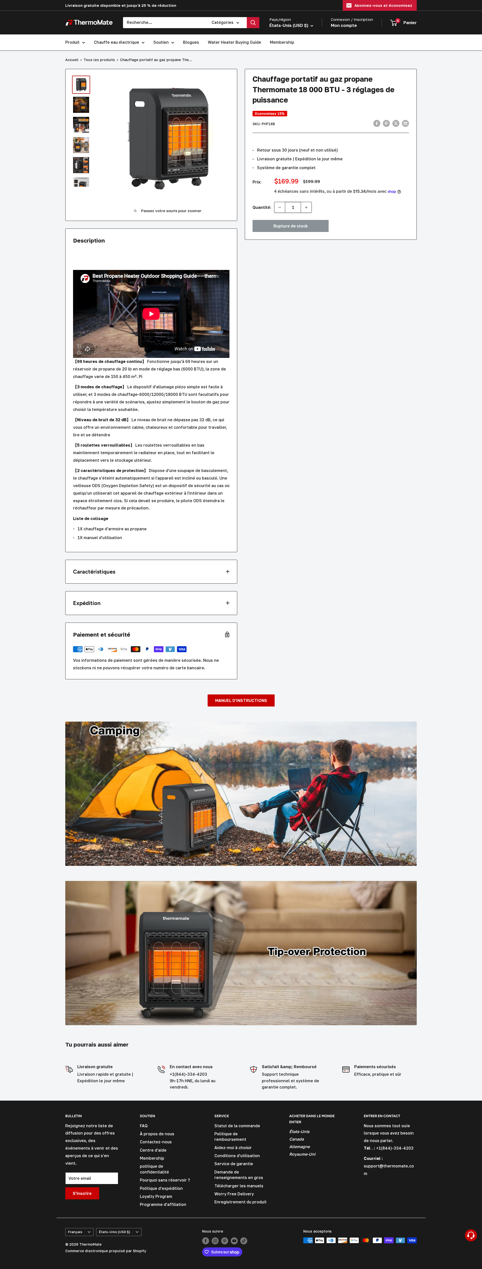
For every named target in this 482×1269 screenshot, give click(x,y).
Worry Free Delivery (234, 1193)
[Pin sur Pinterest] (386, 123)
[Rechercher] (253, 22)
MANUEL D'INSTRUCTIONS (241, 700)
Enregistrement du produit (240, 1201)
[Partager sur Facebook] (376, 123)
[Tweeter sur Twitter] (395, 123)
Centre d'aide (153, 1150)
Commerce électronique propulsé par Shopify (105, 1251)
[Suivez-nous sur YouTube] (234, 1240)
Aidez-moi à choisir (233, 1147)
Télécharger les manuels (238, 1185)
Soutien (161, 42)
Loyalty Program (156, 1196)
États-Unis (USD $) (114, 1232)
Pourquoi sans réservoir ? (165, 1180)
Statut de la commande (237, 1125)
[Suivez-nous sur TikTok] (243, 1240)
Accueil (72, 60)
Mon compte (344, 25)
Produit (72, 42)
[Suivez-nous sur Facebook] (205, 1240)
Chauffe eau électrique (116, 42)
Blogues (191, 42)
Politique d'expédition (161, 1188)
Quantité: (262, 207)
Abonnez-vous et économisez (383, 5)
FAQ (144, 1125)
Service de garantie (233, 1163)
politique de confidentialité (154, 1169)
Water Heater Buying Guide (234, 42)
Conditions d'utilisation (237, 1155)
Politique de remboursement (230, 1136)
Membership (282, 42)
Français (75, 1232)
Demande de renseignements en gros (238, 1174)
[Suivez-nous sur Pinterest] (224, 1240)
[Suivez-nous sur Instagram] (215, 1240)
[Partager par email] (405, 123)
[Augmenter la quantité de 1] (306, 207)
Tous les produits (99, 60)
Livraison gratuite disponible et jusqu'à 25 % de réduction (120, 5)
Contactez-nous (156, 1141)
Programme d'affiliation (163, 1204)
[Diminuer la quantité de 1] (279, 207)
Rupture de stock (290, 225)
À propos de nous (157, 1133)
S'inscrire (82, 1193)
